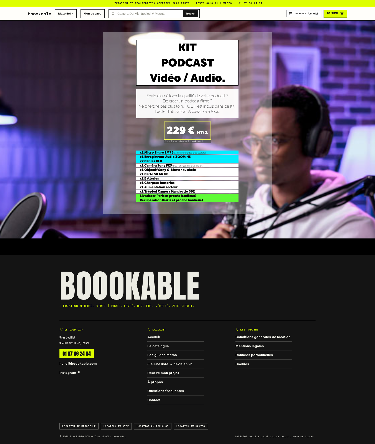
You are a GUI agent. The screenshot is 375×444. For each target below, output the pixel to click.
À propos (155, 382)
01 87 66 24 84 (76, 353)
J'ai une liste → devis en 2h (169, 364)
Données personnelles (254, 355)
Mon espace (93, 13)
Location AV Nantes (190, 426)
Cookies (242, 364)
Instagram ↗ (69, 373)
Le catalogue (158, 346)
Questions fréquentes (165, 391)
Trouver (190, 13)
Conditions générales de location (262, 337)
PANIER (332, 13)
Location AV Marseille (79, 426)
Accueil (153, 337)
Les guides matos (162, 355)
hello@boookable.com (78, 363)
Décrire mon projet (163, 373)
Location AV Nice (116, 426)
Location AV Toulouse (153, 426)
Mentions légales (249, 346)
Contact (153, 400)
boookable (39, 13)
